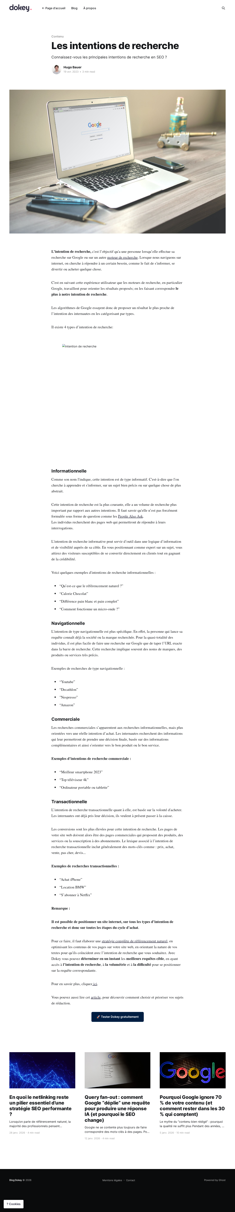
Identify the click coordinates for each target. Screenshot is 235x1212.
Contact (130, 1180)
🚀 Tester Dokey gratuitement (118, 1017)
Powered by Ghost (215, 1180)
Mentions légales (112, 1180)
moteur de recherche (122, 257)
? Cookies (14, 1204)
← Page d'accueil (53, 8)
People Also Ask (130, 516)
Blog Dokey (15, 1180)
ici (94, 983)
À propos (89, 8)
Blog (74, 8)
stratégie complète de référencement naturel (134, 940)
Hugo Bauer (73, 67)
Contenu (57, 36)
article (96, 997)
